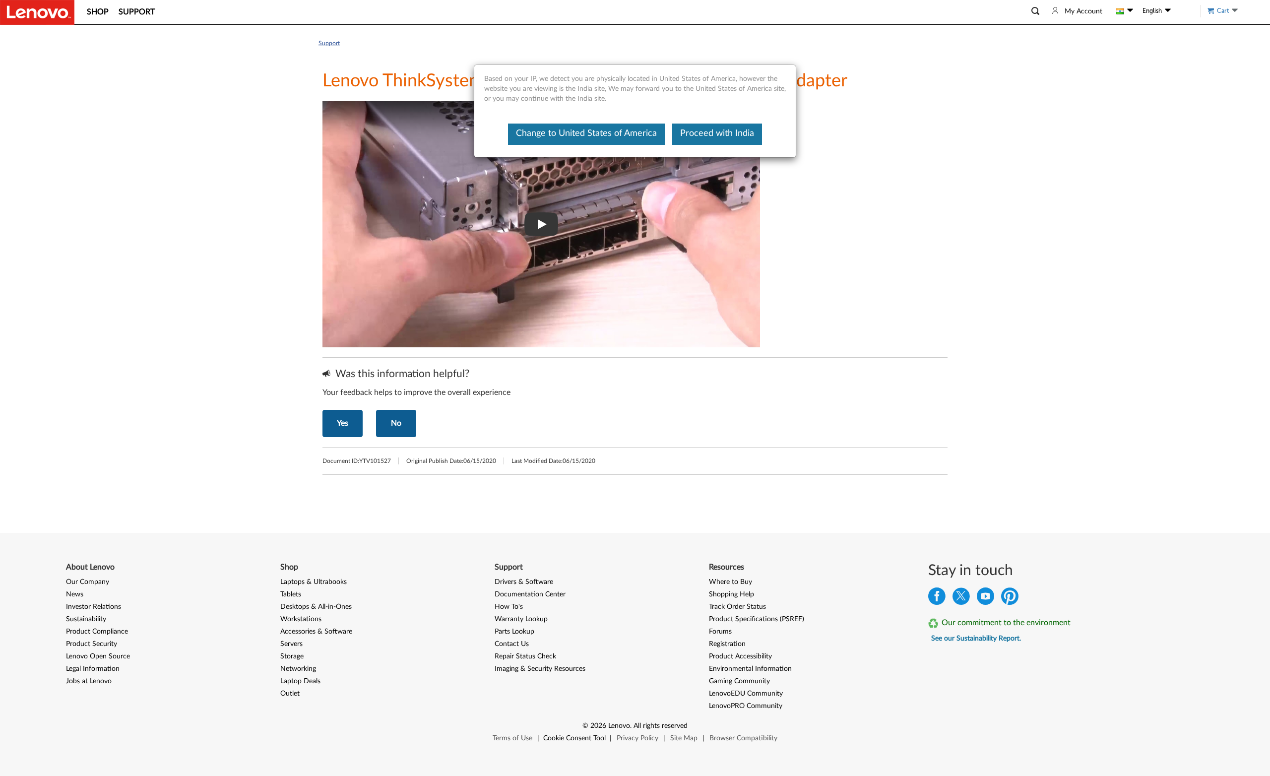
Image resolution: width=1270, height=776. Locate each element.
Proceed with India (717, 133)
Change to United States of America (586, 133)
